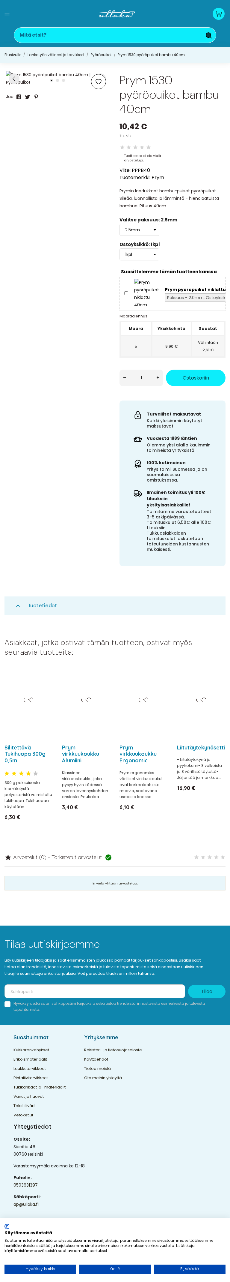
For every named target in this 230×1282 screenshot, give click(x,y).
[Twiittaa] (27, 97)
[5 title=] (36, 774)
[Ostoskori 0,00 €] (219, 14)
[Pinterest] (36, 97)
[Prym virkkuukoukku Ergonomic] (160, 688)
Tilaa (206, 991)
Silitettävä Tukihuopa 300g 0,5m (25, 754)
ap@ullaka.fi (26, 1204)
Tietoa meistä (97, 1068)
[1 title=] (7, 774)
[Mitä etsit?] (209, 35)
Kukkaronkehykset (31, 1050)
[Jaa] (18, 97)
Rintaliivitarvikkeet (30, 1078)
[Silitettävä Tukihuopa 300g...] (45, 688)
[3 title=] (21, 774)
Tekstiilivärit (24, 1106)
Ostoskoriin (196, 377)
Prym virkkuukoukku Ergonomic (138, 754)
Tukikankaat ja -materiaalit (39, 1087)
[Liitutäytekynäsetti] (217, 688)
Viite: (125, 170)
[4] (142, 147)
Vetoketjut (23, 1115)
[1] (122, 147)
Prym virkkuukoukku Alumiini (80, 754)
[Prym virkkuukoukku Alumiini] (102, 688)
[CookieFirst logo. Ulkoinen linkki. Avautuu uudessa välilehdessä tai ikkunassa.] (6, 1226)
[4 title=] (28, 774)
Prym (158, 177)
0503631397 (25, 1185)
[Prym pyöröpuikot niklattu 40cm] (146, 293)
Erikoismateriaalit (30, 1059)
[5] (148, 147)
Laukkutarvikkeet (29, 1068)
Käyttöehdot (96, 1059)
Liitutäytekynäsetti (201, 747)
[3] (135, 147)
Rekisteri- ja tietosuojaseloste (113, 1050)
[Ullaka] (117, 13)
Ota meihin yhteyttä (103, 1078)
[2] (128, 147)
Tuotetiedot (35, 605)
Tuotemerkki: (134, 177)
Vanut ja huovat (28, 1096)
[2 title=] (14, 774)
